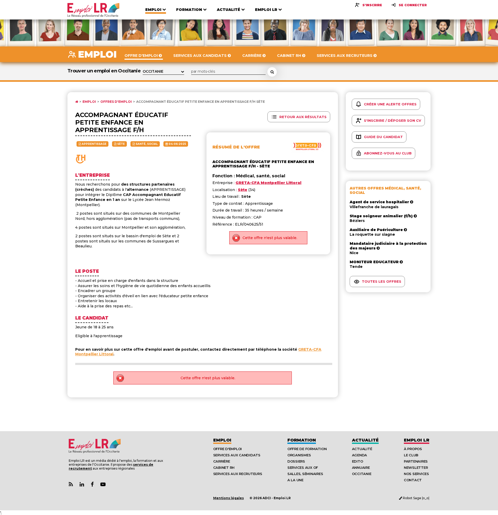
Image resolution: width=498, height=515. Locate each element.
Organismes (299, 455)
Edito (357, 461)
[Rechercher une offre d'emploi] (272, 72)
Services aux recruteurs (237, 474)
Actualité (365, 440)
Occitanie (361, 474)
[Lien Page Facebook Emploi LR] (92, 484)
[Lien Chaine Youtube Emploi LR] (103, 484)
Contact (413, 480)
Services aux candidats (236, 455)
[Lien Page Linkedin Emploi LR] (82, 484)
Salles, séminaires (305, 474)
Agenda (359, 455)
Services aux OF (302, 467)
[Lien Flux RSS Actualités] (71, 484)
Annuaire (361, 467)
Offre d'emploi (227, 449)
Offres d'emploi (116, 102)
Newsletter (416, 467)
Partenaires (416, 461)
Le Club (411, 455)
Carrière (221, 461)
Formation (301, 440)
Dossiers (296, 461)
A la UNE (295, 480)
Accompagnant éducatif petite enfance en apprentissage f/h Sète (200, 102)
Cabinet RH (223, 467)
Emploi (89, 102)
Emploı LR (416, 440)
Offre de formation (307, 449)
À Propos (413, 449)
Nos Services (416, 474)
